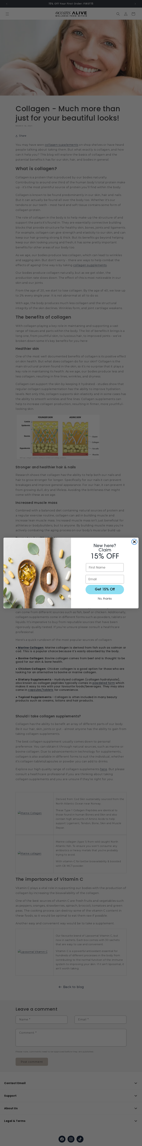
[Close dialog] (134, 542)
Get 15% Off (105, 589)
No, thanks (105, 598)
